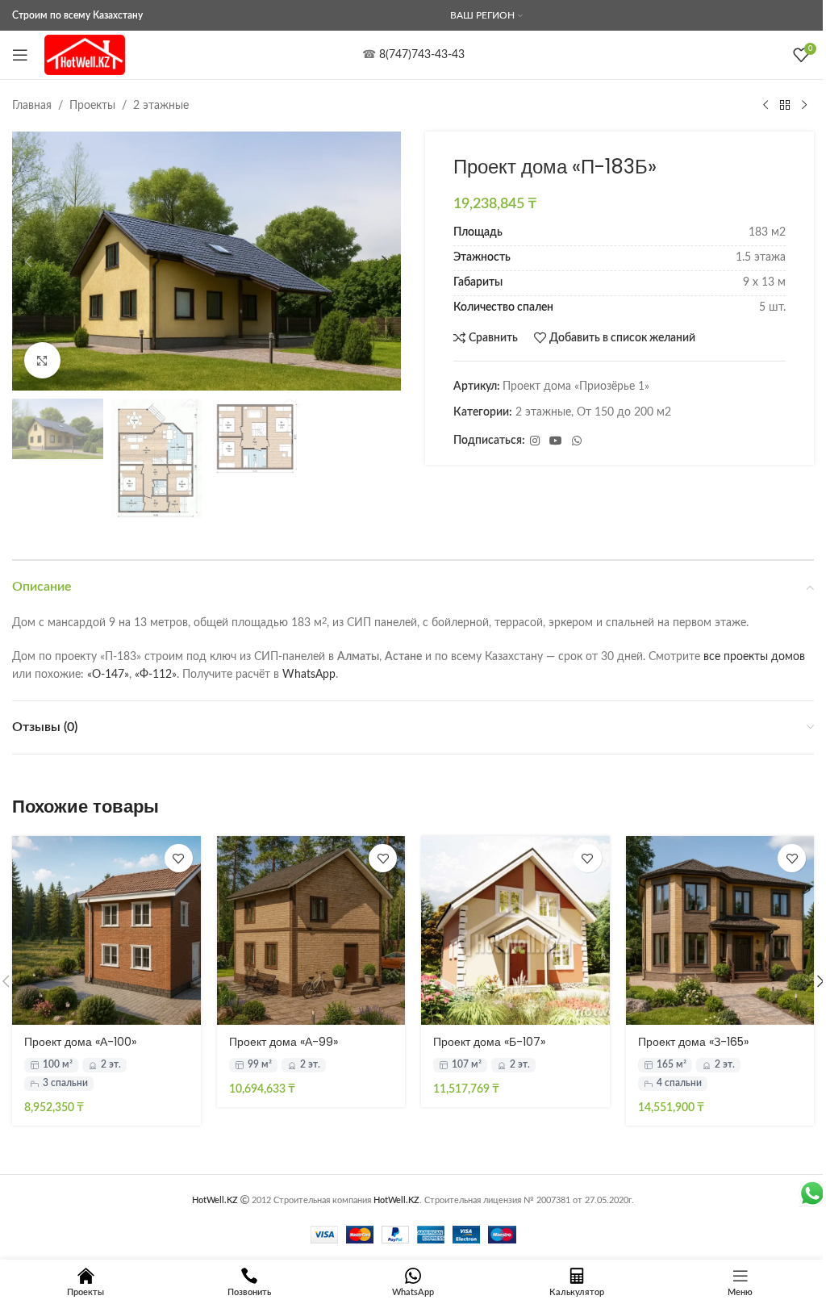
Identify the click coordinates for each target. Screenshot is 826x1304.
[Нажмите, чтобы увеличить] (42, 360)
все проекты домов (754, 656)
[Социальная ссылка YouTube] (555, 441)
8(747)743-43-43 (422, 55)
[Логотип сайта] (84, 55)
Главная (32, 105)
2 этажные (161, 105)
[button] (28, 261)
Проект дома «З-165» (693, 1042)
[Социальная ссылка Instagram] (534, 441)
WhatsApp (309, 674)
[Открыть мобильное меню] (20, 55)
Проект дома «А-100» (80, 1042)
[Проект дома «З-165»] (720, 930)
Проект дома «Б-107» (489, 1042)
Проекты (92, 105)
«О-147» (108, 674)
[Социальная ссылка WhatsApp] (576, 441)
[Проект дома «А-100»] (106, 930)
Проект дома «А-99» (283, 1042)
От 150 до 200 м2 (624, 412)
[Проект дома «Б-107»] (515, 930)
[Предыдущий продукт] (765, 105)
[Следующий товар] (804, 105)
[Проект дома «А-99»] (311, 930)
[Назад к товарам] (785, 105)
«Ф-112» (156, 674)
